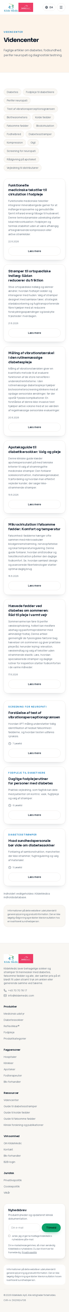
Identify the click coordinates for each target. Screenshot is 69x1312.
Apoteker (9, 1069)
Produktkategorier (15, 1038)
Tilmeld (51, 1227)
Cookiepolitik (12, 1186)
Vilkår (7, 1192)
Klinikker (8, 1063)
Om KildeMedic (13, 1143)
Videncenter (11, 1100)
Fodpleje (9, 1032)
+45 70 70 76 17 (17, 990)
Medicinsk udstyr (14, 1013)
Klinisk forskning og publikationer (23, 1125)
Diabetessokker (13, 1020)
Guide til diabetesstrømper (20, 1106)
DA (51, 7)
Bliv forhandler (12, 1081)
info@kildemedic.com (21, 995)
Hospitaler (10, 1057)
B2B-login (9, 1162)
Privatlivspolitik (13, 1180)
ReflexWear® (12, 1026)
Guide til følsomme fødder (20, 1118)
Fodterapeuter (13, 1075)
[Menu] (61, 7)
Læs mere (34, 251)
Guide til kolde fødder (17, 1112)
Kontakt (8, 1149)
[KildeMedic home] (18, 7)
